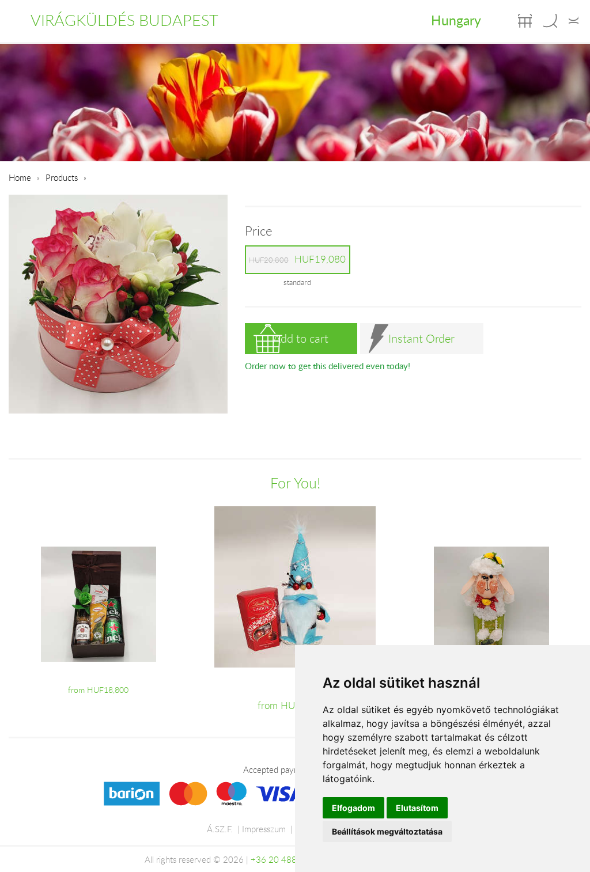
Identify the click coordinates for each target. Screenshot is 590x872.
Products (62, 177)
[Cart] (525, 21)
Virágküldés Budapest (124, 20)
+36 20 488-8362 (286, 859)
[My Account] (573, 21)
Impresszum (264, 829)
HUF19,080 (297, 259)
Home (20, 177)
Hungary (456, 20)
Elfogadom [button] (353, 808)
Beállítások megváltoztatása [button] (387, 831)
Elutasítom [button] (417, 808)
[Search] (550, 21)
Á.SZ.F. (220, 829)
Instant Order (421, 338)
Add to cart (300, 338)
